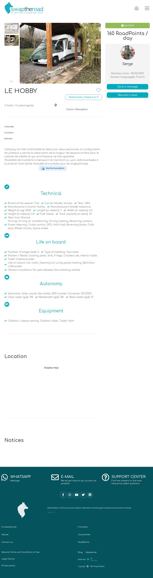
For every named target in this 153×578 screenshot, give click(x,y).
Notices (8, 139)
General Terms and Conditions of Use (20, 552)
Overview (9, 127)
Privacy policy (8, 566)
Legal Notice (8, 559)
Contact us (7, 542)
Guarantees (84, 535)
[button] (147, 9)
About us (50, 512)
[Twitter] (83, 495)
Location (8, 133)
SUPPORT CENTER (128, 477)
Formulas (83, 527)
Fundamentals (8, 527)
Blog (80, 552)
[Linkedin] (90, 495)
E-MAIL (67, 477)
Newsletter (91, 552)
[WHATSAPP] (4, 477)
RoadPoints (83, 542)
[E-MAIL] (55, 477)
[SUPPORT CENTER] (105, 477)
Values (4, 535)
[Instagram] (70, 495)
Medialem (94, 560)
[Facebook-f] (63, 495)
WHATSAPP (20, 477)
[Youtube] (76, 495)
